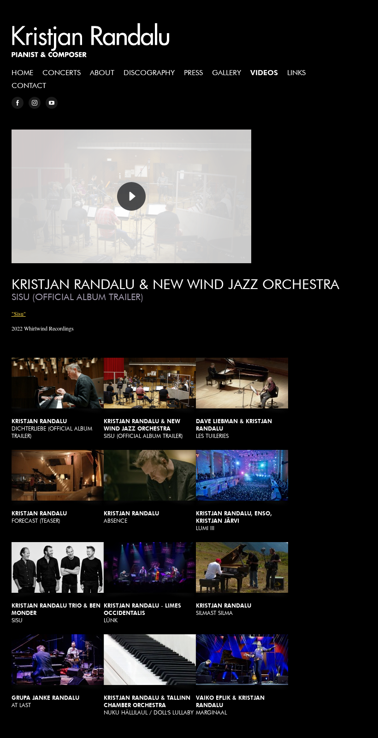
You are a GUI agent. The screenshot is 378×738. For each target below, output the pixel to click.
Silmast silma (223, 609)
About (102, 72)
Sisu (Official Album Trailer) (143, 428)
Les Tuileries (234, 428)
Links (296, 72)
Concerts (61, 72)
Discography (149, 72)
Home (22, 72)
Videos (264, 72)
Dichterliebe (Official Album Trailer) (52, 428)
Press (193, 72)
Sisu (56, 613)
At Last (45, 701)
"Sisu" (19, 313)
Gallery (226, 72)
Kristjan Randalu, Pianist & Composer (91, 40)
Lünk (142, 613)
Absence (131, 517)
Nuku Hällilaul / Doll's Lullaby (149, 705)
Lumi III (234, 520)
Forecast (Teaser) (39, 517)
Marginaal (230, 705)
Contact (29, 85)
